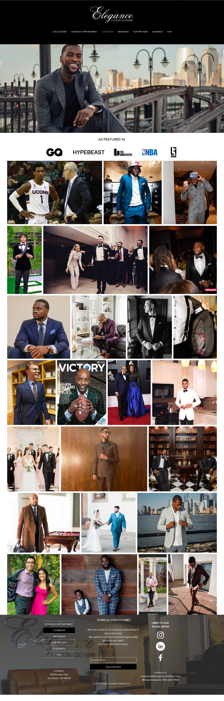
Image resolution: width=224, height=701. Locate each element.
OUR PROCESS (59, 642)
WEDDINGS (59, 636)
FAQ (59, 654)
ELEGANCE (59, 648)
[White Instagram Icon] (160, 635)
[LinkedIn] (160, 646)
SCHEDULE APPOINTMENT (59, 624)
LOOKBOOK (59, 630)
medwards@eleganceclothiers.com (160, 676)
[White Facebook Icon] (160, 657)
